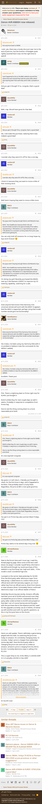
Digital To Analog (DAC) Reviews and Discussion (26, 749)
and (10, 616)
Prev (13, 710)
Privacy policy (26, 795)
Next (28, 710)
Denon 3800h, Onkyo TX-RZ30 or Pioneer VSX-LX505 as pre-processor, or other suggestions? (23, 758)
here (27, 13)
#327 (39, 197)
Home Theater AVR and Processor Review (23, 729)
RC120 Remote (12, 735)
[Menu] (2, 2)
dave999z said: (7, 174)
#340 (39, 675)
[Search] (39, 2)
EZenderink (9, 763)
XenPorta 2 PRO (6, 802)
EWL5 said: (5, 473)
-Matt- (5, 25)
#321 (39, 38)
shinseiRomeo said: (8, 680)
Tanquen (8, 774)
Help (33, 795)
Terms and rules (15, 795)
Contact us (5, 795)
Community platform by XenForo (19, 799)
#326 (39, 170)
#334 (39, 431)
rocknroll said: (6, 73)
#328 (39, 213)
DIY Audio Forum (17, 737)
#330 (39, 301)
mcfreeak (8, 737)
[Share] (35, 38)
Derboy (8, 729)
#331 (39, 324)
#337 (39, 532)
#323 (39, 106)
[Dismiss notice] (39, 8)
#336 (39, 500)
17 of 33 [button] (21, 710)
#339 (39, 630)
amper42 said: (6, 218)
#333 (39, 390)
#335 (39, 469)
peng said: (5, 127)
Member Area (16, 774)
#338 (39, 557)
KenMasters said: (7, 366)
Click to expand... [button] (21, 697)
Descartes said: (7, 42)
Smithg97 (8, 749)
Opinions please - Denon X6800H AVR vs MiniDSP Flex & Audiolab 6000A (23, 745)
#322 (39, 69)
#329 (39, 256)
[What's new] (35, 2)
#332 (39, 361)
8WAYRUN (24, 802)
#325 (39, 153)
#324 (39, 122)
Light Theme (7, 792)
